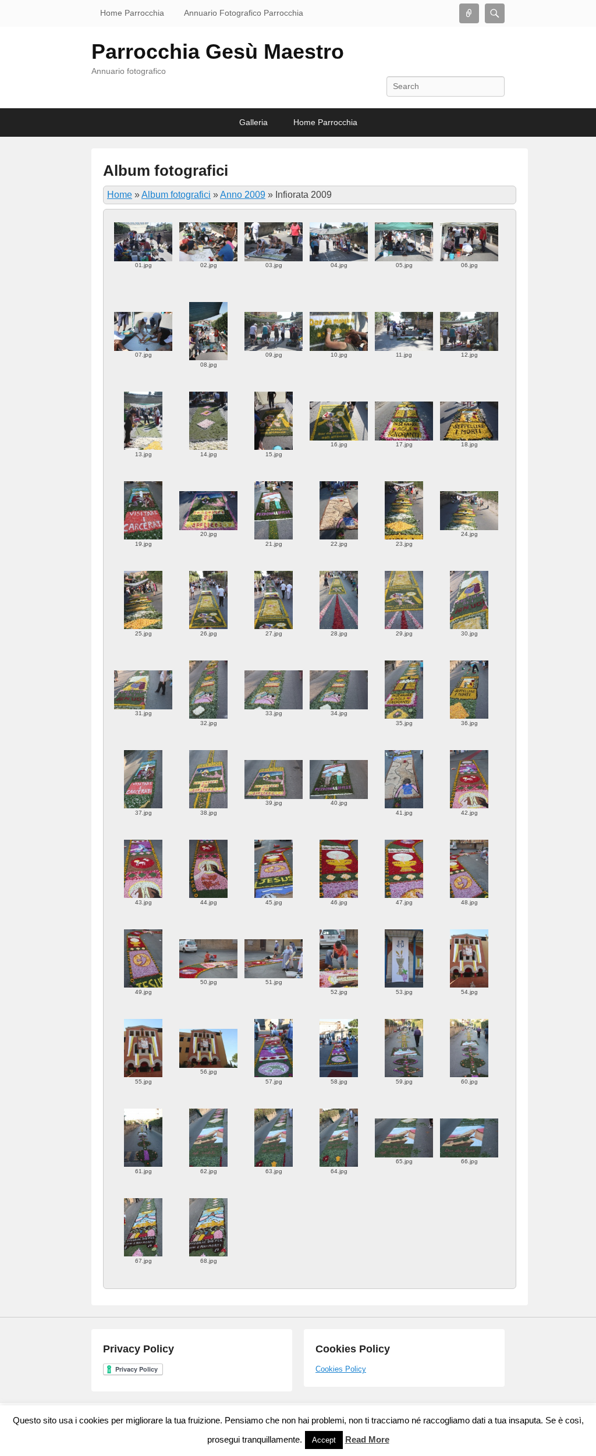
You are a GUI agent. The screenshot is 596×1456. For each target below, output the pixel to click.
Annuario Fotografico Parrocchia (243, 12)
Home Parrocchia (132, 12)
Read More (367, 1439)
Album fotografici (165, 170)
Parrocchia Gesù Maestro (217, 51)
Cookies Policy (340, 1369)
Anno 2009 (242, 195)
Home (119, 195)
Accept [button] (324, 1440)
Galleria (253, 122)
